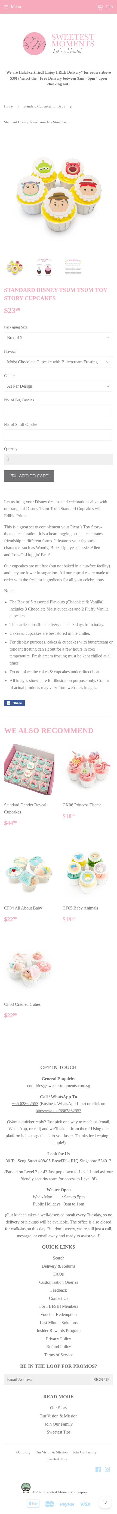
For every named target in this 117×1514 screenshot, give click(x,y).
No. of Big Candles (19, 400)
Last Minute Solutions (59, 1322)
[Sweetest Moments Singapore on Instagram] (107, 1470)
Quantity (10, 449)
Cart (108, 6)
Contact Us (58, 1298)
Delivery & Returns (58, 1266)
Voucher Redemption (58, 1314)
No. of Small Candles (20, 425)
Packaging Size (15, 327)
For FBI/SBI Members (58, 1306)
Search (58, 1258)
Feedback (58, 1290)
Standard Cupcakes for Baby (44, 106)
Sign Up (101, 1379)
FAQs (58, 1274)
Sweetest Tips (58, 1432)
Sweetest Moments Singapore (66, 1492)
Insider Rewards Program (59, 1330)
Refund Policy (58, 1346)
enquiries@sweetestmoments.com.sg (58, 1085)
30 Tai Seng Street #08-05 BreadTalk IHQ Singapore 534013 (58, 1161)
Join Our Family (59, 1424)
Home (8, 106)
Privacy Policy (58, 1338)
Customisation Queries (58, 1282)
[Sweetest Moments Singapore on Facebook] (98, 1470)
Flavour (10, 351)
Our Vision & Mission (58, 1416)
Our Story (58, 1407)
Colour (9, 376)
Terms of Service (58, 1355)
